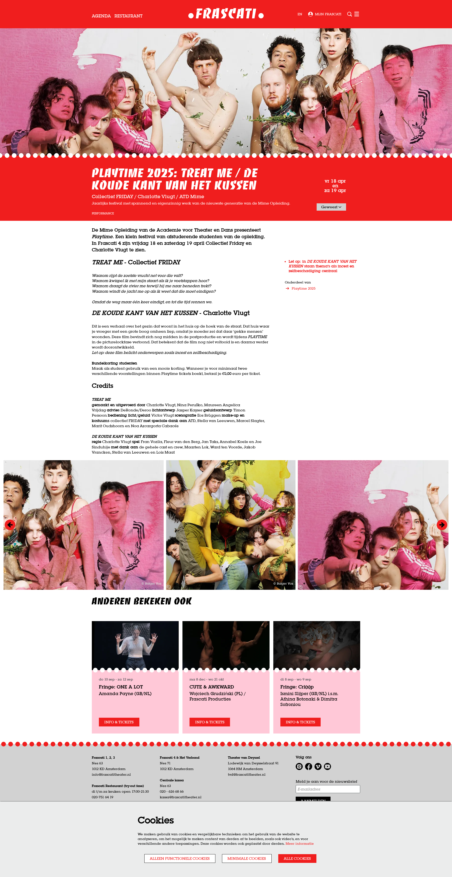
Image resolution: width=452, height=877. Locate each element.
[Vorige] (10, 525)
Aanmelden (313, 801)
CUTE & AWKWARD (212, 687)
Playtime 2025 (303, 288)
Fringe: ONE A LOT (121, 687)
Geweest (329, 207)
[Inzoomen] (169, 587)
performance (103, 213)
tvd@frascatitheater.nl (247, 774)
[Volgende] (442, 525)
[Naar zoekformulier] (349, 14)
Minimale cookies (246, 858)
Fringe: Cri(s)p (297, 687)
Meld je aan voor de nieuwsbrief (326, 781)
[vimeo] (318, 766)
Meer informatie (300, 843)
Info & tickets (119, 722)
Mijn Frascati (328, 14)
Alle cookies (297, 858)
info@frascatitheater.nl (111, 774)
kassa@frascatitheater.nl (181, 797)
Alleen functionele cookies (180, 858)
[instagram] (299, 766)
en (300, 14)
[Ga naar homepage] (226, 14)
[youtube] (327, 766)
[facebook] (308, 766)
